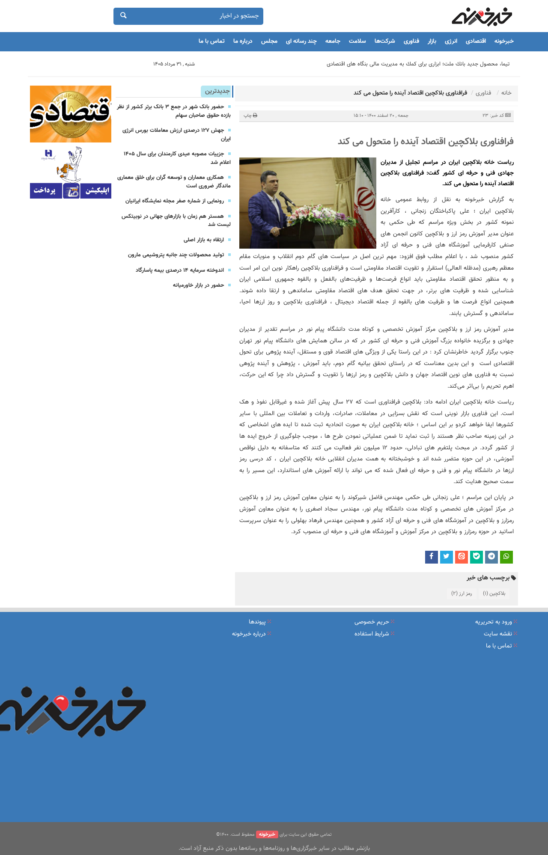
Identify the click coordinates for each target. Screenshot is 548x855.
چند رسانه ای (301, 41)
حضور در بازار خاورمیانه (198, 285)
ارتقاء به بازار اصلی (204, 240)
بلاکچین (494, 593)
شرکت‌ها (385, 41)
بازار (432, 41)
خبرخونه (504, 41)
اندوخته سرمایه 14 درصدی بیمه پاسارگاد (180, 270)
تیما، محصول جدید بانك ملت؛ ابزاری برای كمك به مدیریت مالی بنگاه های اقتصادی (418, 64)
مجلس (269, 41)
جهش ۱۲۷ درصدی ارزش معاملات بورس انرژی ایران (176, 134)
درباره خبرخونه (249, 634)
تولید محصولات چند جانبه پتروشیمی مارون (176, 255)
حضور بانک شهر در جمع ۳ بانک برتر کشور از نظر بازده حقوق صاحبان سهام (174, 111)
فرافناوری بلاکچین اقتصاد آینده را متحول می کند (426, 141)
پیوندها (257, 622)
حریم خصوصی (371, 622)
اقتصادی (476, 41)
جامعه (332, 41)
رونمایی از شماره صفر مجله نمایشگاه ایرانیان (174, 201)
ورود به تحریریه (493, 622)
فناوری (411, 41)
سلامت (357, 41)
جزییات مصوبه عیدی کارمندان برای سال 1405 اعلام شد (177, 158)
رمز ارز (461, 593)
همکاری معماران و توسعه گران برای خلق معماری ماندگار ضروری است (174, 181)
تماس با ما (212, 41)
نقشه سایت (498, 634)
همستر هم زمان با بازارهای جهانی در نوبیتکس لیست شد (176, 220)
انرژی (451, 41)
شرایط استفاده (371, 634)
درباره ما (243, 41)
